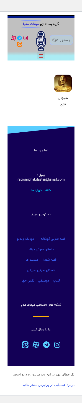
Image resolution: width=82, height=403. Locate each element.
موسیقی (43, 280)
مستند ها (32, 259)
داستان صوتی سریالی (41, 270)
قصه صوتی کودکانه (52, 238)
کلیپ (56, 280)
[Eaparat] (36, 345)
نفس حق (28, 280)
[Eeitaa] (20, 44)
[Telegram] (20, 38)
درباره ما (36, 190)
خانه (48, 190)
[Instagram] (25, 38)
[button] (41, 55)
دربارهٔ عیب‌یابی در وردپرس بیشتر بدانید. (47, 385)
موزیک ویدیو (25, 238)
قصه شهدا (50, 259)
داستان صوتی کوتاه (41, 249)
